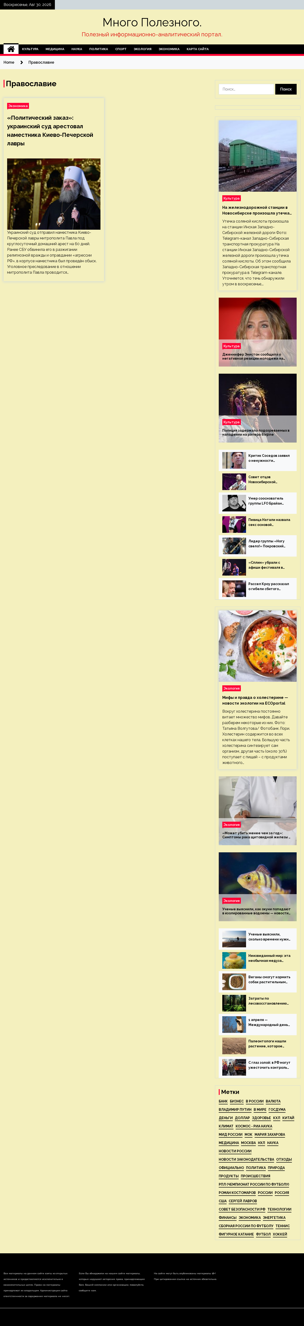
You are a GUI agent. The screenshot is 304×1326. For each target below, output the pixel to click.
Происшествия (255, 1176)
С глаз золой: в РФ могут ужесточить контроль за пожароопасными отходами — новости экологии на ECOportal (269, 1065)
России (265, 1193)
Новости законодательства (246, 1159)
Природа (276, 1168)
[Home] (11, 49)
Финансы (228, 1218)
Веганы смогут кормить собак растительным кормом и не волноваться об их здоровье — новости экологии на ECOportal (269, 980)
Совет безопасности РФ (242, 1209)
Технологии (279, 1209)
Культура (30, 49)
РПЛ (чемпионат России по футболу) (254, 1184)
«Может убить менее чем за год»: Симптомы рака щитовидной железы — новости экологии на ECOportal (257, 835)
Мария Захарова (270, 1134)
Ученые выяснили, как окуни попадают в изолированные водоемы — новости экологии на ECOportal (256, 911)
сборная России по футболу (246, 1226)
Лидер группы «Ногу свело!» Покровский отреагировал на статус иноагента (266, 544)
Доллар (242, 1118)
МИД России (230, 1134)
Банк (223, 1101)
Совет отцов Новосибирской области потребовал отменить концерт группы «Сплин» (266, 480)
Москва (248, 1143)
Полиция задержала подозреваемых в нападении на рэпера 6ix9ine (256, 432)
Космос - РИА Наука (254, 1126)
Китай (288, 1118)
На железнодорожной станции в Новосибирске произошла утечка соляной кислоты (256, 210)
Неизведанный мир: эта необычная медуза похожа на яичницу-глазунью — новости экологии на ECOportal (269, 958)
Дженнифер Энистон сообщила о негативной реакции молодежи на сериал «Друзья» (252, 357)
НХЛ (261, 1143)
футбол (263, 1234)
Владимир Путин (235, 1109)
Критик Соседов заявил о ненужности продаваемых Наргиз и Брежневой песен (269, 458)
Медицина (55, 49)
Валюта (273, 1101)
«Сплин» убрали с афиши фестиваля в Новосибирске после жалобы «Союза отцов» (269, 565)
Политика (98, 49)
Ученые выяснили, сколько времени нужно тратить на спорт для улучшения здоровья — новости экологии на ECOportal (269, 937)
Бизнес (237, 1101)
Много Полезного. (152, 22)
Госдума (277, 1109)
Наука (76, 49)
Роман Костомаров (237, 1193)
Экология (143, 49)
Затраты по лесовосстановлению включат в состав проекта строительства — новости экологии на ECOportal (267, 1001)
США (223, 1201)
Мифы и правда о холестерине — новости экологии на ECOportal (255, 700)
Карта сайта (198, 49)
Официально (231, 1168)
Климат (226, 1126)
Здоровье (261, 1118)
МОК (248, 1134)
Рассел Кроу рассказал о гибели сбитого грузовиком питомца (268, 586)
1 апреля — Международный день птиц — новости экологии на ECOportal (268, 1022)
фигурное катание (236, 1234)
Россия (282, 1193)
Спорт (121, 49)
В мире (260, 1109)
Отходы (284, 1159)
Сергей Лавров (243, 1201)
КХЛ (276, 1118)
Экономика (169, 49)
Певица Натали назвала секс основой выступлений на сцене (269, 522)
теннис (283, 1226)
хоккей (280, 1234)
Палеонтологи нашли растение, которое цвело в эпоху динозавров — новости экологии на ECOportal (268, 1044)
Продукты (229, 1176)
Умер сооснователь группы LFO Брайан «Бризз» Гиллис (265, 501)
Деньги (226, 1118)
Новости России (235, 1151)
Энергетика (274, 1218)
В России (255, 1101)
